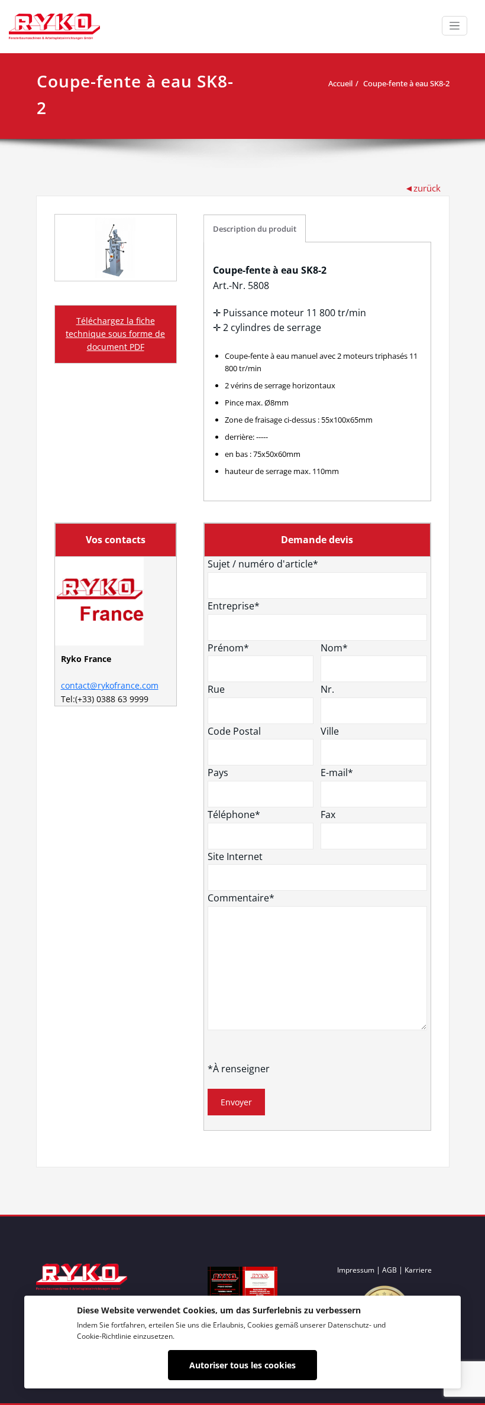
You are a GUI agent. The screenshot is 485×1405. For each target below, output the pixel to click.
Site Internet (235, 856)
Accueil (340, 83)
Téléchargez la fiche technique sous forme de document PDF (115, 334)
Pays (218, 772)
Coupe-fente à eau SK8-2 (406, 83)
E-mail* (337, 772)
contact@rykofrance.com (110, 685)
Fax (328, 814)
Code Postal (234, 731)
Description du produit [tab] (254, 228)
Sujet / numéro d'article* (263, 563)
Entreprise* (234, 605)
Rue (216, 689)
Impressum (355, 1270)
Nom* (334, 647)
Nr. (327, 689)
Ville (330, 731)
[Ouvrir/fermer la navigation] (454, 25)
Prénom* (228, 647)
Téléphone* (234, 814)
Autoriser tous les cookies (242, 1365)
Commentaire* (241, 897)
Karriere (418, 1270)
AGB (389, 1270)
